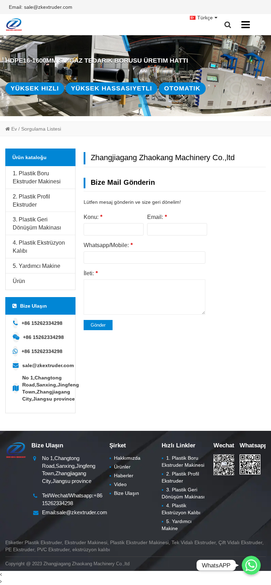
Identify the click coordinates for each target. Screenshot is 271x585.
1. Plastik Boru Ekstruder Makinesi (37, 177)
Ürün (19, 281)
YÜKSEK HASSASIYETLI (111, 88)
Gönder (98, 325)
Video (118, 484)
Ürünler (120, 467)
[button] (140, 105)
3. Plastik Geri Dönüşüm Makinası (37, 223)
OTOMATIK (182, 88)
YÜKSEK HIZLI (35, 88)
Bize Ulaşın (124, 493)
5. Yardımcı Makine (36, 266)
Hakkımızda (124, 458)
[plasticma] (13, 25)
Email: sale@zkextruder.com (40, 7)
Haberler (121, 475)
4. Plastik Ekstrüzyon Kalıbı (39, 247)
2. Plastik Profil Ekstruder (31, 201)
